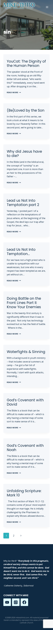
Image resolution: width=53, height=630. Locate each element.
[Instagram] (16, 602)
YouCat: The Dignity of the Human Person (26, 63)
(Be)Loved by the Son (25, 110)
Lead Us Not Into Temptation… (21, 251)
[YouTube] (7, 602)
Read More (14, 92)
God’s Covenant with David (25, 402)
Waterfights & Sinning (26, 351)
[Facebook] (24, 602)
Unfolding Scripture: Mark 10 (24, 493)
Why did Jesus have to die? (24, 153)
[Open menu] (47, 7)
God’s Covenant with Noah (25, 447)
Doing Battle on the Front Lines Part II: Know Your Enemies (24, 302)
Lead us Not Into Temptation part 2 (23, 202)
